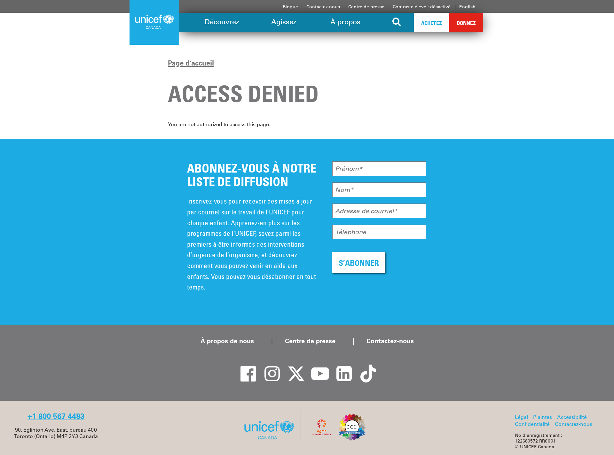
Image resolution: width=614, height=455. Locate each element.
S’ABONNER (359, 263)
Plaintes (542, 417)
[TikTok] (365, 368)
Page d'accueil (191, 62)
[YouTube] (317, 368)
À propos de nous (227, 341)
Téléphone (350, 232)
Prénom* (348, 169)
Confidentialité (532, 424)
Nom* (344, 190)
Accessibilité (572, 417)
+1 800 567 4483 (56, 416)
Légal (521, 417)
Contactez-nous (323, 7)
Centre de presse (366, 7)
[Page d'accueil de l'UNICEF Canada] (271, 439)
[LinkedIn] (341, 368)
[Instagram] (269, 368)
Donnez (466, 22)
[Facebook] (245, 368)
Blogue (290, 7)
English (467, 7)
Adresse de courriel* (366, 211)
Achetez (431, 22)
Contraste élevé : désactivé (422, 7)
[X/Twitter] (293, 368)
